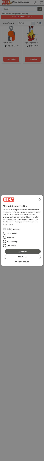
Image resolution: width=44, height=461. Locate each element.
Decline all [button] (22, 257)
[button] (22, 262)
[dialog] (22, 230)
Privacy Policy (8, 224)
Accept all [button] (23, 251)
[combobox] (40, 199)
